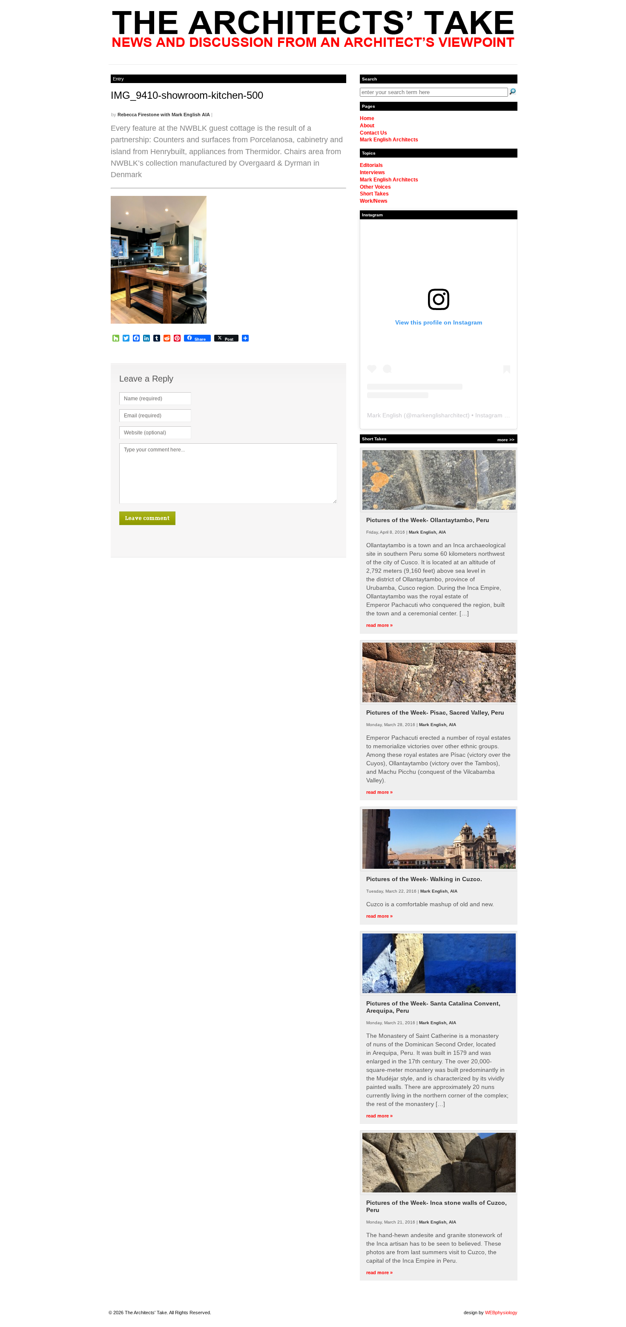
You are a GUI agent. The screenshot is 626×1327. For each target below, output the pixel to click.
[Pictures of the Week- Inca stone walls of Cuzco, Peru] (439, 1193)
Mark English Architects (389, 140)
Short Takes (374, 194)
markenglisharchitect (440, 415)
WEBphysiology (501, 1312)
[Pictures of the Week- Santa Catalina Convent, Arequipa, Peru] (439, 994)
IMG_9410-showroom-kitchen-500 (187, 95)
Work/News (374, 201)
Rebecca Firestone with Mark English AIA (164, 114)
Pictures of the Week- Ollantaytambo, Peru (427, 520)
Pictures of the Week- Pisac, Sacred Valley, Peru (435, 712)
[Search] (512, 91)
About (367, 126)
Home (367, 118)
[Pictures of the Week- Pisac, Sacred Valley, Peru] (439, 703)
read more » (379, 625)
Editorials (371, 165)
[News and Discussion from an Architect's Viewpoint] (313, 44)
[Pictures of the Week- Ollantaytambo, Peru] (439, 511)
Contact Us (373, 133)
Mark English (384, 415)
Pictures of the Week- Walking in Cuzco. (424, 879)
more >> (505, 439)
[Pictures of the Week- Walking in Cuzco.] (439, 870)
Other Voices (375, 187)
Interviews (372, 172)
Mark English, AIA (427, 532)
